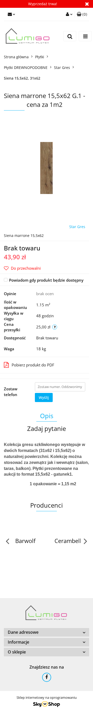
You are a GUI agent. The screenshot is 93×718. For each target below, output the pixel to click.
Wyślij (44, 397)
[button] (82, 14)
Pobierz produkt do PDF (33, 364)
